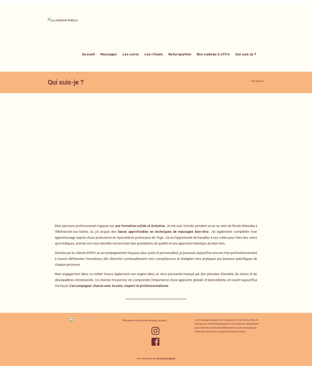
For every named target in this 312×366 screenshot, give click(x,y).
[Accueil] (247, 81)
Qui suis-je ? (258, 81)
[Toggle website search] (263, 54)
